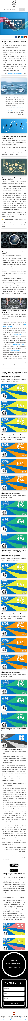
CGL (16, 1018)
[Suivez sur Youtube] (25, 37)
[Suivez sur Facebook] (16, 37)
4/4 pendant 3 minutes (16, 334)
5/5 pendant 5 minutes (14, 350)
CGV (13, 1018)
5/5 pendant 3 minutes (18, 344)
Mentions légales (14, 1020)
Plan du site (23, 1020)
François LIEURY (11, 28)
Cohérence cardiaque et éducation (15, 73)
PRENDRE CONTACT (13, 967)
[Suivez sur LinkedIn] (22, 37)
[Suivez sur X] (19, 37)
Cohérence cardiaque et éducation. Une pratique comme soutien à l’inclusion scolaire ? (15, 108)
